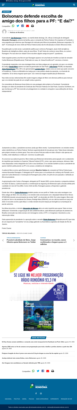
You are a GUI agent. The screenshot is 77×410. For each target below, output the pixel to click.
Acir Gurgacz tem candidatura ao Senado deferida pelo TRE (21, 363)
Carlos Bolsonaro (21, 192)
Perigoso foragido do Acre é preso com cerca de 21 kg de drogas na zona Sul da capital (30, 353)
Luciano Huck (40, 69)
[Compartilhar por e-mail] (27, 25)
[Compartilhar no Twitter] (18, 25)
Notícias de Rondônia (17, 32)
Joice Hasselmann (8, 69)
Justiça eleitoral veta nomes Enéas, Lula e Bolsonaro (19, 358)
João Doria (53, 66)
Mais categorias (42, 399)
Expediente (55, 399)
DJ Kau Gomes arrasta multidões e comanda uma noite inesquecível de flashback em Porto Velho (33, 342)
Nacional (8, 399)
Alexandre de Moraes (30, 208)
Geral (24, 399)
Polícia (31, 399)
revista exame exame (24, 233)
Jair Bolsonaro (16, 38)
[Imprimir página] (32, 25)
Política (17, 399)
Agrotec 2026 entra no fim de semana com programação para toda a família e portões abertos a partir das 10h (37, 346)
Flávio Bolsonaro (49, 219)
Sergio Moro (13, 66)
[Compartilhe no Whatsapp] (13, 25)
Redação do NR (66, 399)
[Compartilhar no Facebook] (22, 25)
